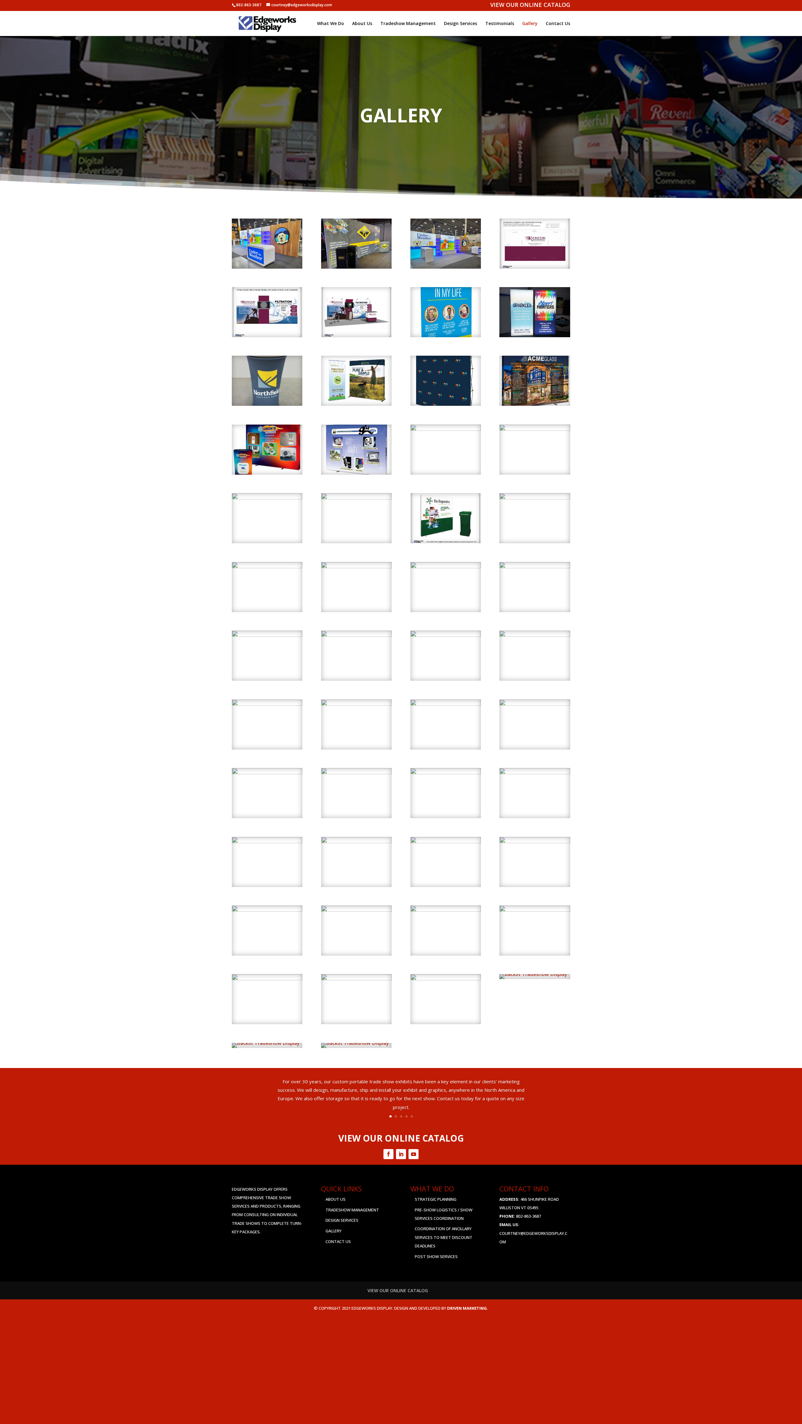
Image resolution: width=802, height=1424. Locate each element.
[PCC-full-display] (356, 266)
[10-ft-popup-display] (534, 403)
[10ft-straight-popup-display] (356, 472)
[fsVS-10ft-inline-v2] (534, 635)
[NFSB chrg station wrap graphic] (267, 403)
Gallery (530, 23)
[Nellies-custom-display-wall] (356, 909)
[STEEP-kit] (356, 772)
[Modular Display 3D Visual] (356, 335)
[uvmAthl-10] (356, 841)
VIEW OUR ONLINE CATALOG (530, 5)
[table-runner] (445, 772)
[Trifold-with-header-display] (267, 841)
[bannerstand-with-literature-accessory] (356, 497)
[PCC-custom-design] (534, 703)
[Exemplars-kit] (267, 635)
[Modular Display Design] (534, 266)
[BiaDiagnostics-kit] (445, 541)
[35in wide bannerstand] (445, 335)
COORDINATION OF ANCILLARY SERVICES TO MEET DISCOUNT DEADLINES (443, 1237)
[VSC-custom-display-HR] (445, 978)
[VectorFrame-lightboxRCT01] (445, 841)
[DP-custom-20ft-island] (445, 566)
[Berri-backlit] (265, 1043)
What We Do (330, 23)
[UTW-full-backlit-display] (445, 266)
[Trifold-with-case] (534, 772)
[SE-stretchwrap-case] (267, 909)
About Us (362, 23)
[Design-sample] (267, 566)
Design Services (460, 23)
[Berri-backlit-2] (533, 974)
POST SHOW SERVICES (436, 1256)
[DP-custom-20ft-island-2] (534, 566)
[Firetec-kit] (356, 635)
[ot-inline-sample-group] (445, 703)
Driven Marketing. (467, 1308)
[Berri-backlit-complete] (355, 1043)
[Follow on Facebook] (388, 1154)
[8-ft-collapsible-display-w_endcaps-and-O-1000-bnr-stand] (356, 403)
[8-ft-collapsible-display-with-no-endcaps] (445, 403)
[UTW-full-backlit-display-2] (267, 266)
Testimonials (499, 23)
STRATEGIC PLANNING (435, 1199)
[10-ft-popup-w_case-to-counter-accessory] (267, 472)
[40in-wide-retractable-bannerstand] (534, 429)
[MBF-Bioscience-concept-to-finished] (267, 703)
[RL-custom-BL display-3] (267, 978)
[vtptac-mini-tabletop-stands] (534, 841)
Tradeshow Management (408, 23)
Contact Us (558, 23)
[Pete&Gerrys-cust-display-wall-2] (534, 909)
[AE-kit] (267, 497)
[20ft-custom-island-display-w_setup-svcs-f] (445, 429)
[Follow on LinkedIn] (401, 1154)
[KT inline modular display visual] (267, 335)
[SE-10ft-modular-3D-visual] (267, 772)
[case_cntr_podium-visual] (534, 497)
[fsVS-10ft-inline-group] (445, 635)
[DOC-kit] (356, 566)
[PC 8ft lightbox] (534, 335)
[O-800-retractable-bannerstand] (356, 703)
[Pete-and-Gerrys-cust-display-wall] (445, 909)
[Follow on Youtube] (414, 1154)
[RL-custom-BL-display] (356, 978)
